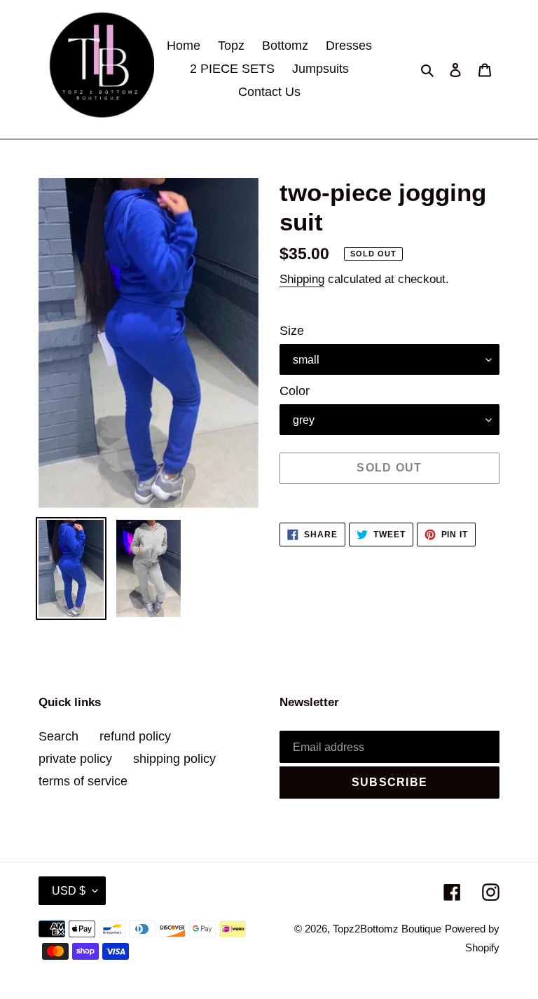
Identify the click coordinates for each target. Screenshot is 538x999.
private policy (75, 759)
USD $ (68, 891)
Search (58, 736)
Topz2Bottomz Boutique (387, 929)
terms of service (83, 781)
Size (292, 331)
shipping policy (174, 759)
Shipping (302, 279)
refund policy (135, 736)
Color (295, 391)
